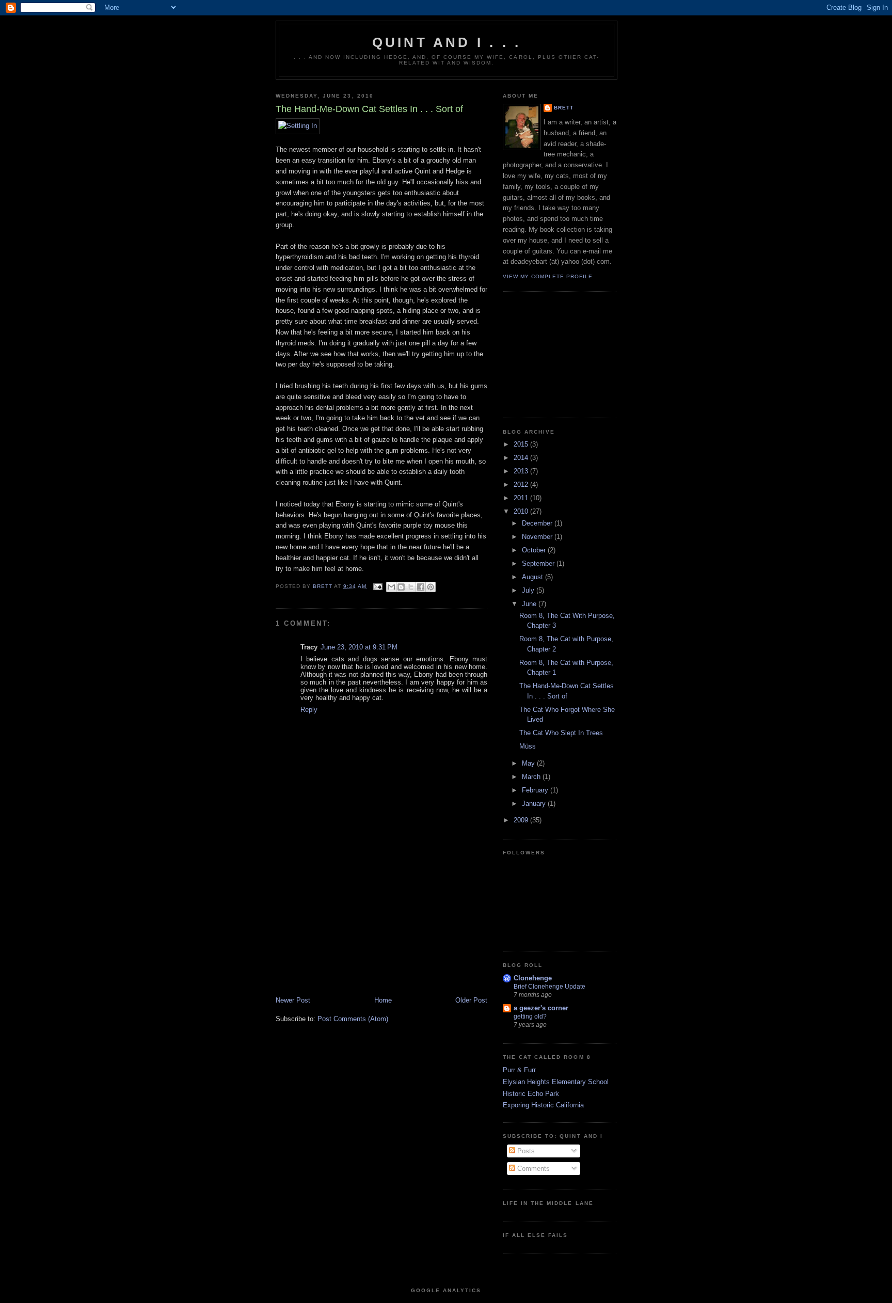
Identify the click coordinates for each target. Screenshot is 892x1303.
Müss (527, 746)
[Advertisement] (353, 923)
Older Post (471, 1000)
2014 (522, 458)
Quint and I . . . (446, 42)
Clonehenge (533, 978)
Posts (525, 1151)
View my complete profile (548, 276)
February (536, 790)
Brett (564, 107)
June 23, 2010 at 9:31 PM (359, 647)
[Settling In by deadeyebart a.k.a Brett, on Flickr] (298, 126)
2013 (522, 471)
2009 (522, 820)
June (530, 604)
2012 (522, 484)
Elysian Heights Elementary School (556, 1082)
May (529, 763)
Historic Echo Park (531, 1094)
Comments (532, 1168)
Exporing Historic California (543, 1105)
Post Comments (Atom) (352, 1019)
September (539, 563)
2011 (522, 498)
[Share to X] (411, 587)
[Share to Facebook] (421, 587)
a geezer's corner (541, 1008)
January (535, 803)
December (538, 523)
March (532, 777)
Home (383, 1000)
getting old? (530, 1016)
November (538, 537)
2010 (522, 511)
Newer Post (293, 1000)
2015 (522, 444)
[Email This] (391, 587)
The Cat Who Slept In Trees (561, 733)
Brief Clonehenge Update (549, 986)
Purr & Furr (519, 1070)
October (535, 550)
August (533, 577)
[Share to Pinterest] (430, 587)
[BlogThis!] (401, 587)
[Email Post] (378, 586)
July (529, 590)
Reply (308, 709)
